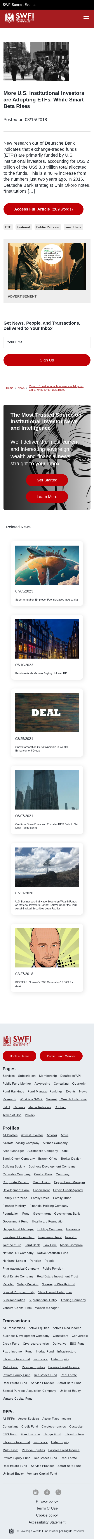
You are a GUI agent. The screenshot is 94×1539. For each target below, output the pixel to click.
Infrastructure (66, 1351)
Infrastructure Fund (16, 1359)
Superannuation (14, 1300)
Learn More (52, 498)
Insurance (73, 1229)
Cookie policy (47, 1515)
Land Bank (32, 1245)
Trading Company (73, 1300)
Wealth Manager (47, 1308)
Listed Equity (60, 1359)
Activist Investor (32, 1135)
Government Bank (67, 1213)
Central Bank (43, 1174)
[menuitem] (10, 1077)
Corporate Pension (16, 1182)
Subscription (27, 1075)
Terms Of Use (47, 1508)
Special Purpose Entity (19, 1292)
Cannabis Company (17, 1174)
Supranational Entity (43, 1300)
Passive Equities (33, 1367)
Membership (48, 1075)
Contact (60, 1107)
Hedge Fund (45, 1351)
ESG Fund (77, 1343)
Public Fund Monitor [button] (61, 1056)
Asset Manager (13, 1150)
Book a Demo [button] (19, 1056)
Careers (19, 1107)
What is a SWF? (31, 1099)
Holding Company (50, 1229)
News (83, 1091)
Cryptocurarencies (36, 1343)
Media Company (71, 1245)
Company (62, 1174)
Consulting (61, 1083)
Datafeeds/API (70, 1075)
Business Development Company (52, 1166)
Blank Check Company (19, 1158)
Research (9, 1099)
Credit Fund (11, 1343)
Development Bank (16, 1190)
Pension (35, 1260)
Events (71, 1091)
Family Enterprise (15, 1198)
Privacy (30, 1115)
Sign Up (47, 360)
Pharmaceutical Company (21, 1268)
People (49, 1260)
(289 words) (43, 209)
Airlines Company (55, 1143)
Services (9, 1075)
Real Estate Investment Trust (57, 1276)
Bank (65, 1150)
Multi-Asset (10, 1367)
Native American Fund (52, 1253)
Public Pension (53, 1268)
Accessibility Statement (47, 1522)
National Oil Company (18, 1253)
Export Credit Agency (68, 1190)
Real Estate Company (18, 1276)
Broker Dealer (71, 1158)
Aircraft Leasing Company (21, 1143)
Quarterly (78, 1083)
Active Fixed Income (67, 1328)
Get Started (52, 481)
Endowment (41, 1190)
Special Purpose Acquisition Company (29, 1390)
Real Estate (69, 1375)
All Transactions (14, 1328)
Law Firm (50, 1245)
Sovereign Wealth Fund (58, 1284)
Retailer (8, 1284)
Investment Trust (50, 1237)
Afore (64, 1135)
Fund (26, 1213)
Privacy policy (47, 1501)
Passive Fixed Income (63, 1367)
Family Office (40, 1198)
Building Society (14, 1166)
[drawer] (86, 18)
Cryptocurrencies (54, 1426)
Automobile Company (43, 1150)
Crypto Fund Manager (69, 1182)
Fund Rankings (13, 1091)
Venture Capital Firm (17, 1308)
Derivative (59, 1343)
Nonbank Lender (14, 1260)
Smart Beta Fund (69, 1383)
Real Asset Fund (45, 1375)
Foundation (11, 1213)
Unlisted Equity (70, 1390)
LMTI (6, 1107)
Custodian (76, 1426)
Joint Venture (12, 1245)
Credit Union (41, 1182)
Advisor (52, 1135)
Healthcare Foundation (48, 1221)
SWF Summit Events (19, 5)
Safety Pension (27, 1284)
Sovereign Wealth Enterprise (66, 1099)
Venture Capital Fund (18, 1398)
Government (42, 1213)
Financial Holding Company (49, 1205)
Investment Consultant (18, 1237)
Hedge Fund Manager (18, 1229)
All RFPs (9, 1418)
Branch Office (47, 1158)
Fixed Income (12, 1351)
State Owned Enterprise (55, 1292)
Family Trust (62, 1198)
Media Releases (39, 1107)
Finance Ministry (14, 1205)
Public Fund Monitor (17, 1083)
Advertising (42, 1083)
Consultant (60, 1335)
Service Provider (42, 1383)
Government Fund (15, 1221)
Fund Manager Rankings (45, 1091)
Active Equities (39, 1328)
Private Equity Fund (16, 1375)
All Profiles (10, 1135)
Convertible (80, 1335)
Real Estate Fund (15, 1383)
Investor (71, 1237)
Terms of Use (12, 1115)
